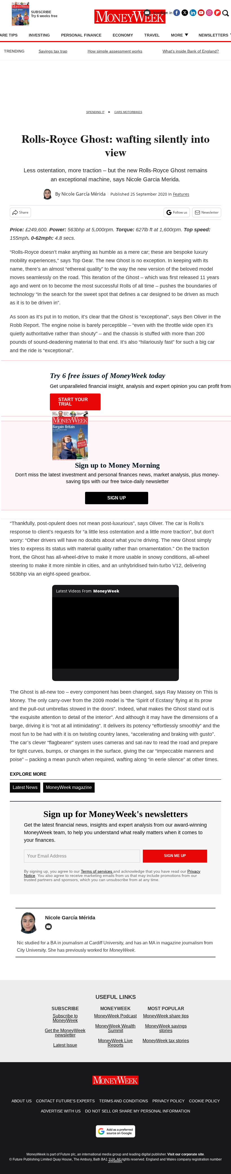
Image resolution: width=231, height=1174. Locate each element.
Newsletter (210, 212)
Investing (39, 35)
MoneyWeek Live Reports (115, 1043)
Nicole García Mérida (83, 194)
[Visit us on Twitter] (184, 12)
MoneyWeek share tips (166, 1016)
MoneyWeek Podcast (115, 1016)
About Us (22, 1101)
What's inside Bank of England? (191, 51)
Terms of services (97, 871)
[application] (115, 632)
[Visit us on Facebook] (176, 12)
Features (181, 194)
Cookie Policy (204, 1101)
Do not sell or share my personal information (137, 1111)
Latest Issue (65, 1045)
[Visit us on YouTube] (201, 12)
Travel (152, 35)
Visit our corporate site (185, 1154)
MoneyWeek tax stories (166, 1040)
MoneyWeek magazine (69, 787)
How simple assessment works (115, 51)
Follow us (180, 212)
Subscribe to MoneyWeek (65, 1018)
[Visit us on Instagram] (209, 12)
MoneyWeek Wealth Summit (115, 1028)
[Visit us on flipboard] (217, 12)
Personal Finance (81, 35)
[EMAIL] (50, 926)
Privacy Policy (168, 1101)
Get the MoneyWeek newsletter (65, 1032)
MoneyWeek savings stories (166, 1028)
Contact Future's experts (65, 1101)
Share (23, 212)
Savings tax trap (53, 51)
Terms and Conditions (123, 1101)
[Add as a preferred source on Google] (115, 1131)
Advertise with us (61, 1111)
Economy (123, 35)
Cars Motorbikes (128, 112)
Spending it (95, 112)
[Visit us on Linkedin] (193, 12)
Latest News (25, 787)
